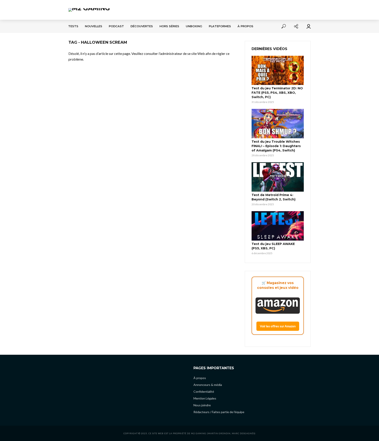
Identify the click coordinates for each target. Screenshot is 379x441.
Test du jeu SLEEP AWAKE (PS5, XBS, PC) (273, 246)
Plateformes (220, 26)
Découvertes (142, 26)
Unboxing (194, 26)
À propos (245, 26)
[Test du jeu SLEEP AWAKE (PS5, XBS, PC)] (278, 226)
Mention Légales (204, 398)
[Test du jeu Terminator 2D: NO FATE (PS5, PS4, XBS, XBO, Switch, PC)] (278, 70)
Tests (73, 26)
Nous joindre (202, 405)
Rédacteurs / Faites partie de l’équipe (218, 412)
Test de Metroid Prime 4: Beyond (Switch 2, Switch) (273, 197)
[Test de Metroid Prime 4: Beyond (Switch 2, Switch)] (278, 177)
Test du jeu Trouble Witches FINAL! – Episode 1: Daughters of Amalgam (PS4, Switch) (276, 146)
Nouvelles (93, 26)
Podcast (116, 26)
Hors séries (169, 26)
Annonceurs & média (207, 385)
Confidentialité (203, 391)
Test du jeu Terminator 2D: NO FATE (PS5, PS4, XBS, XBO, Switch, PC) (277, 92)
